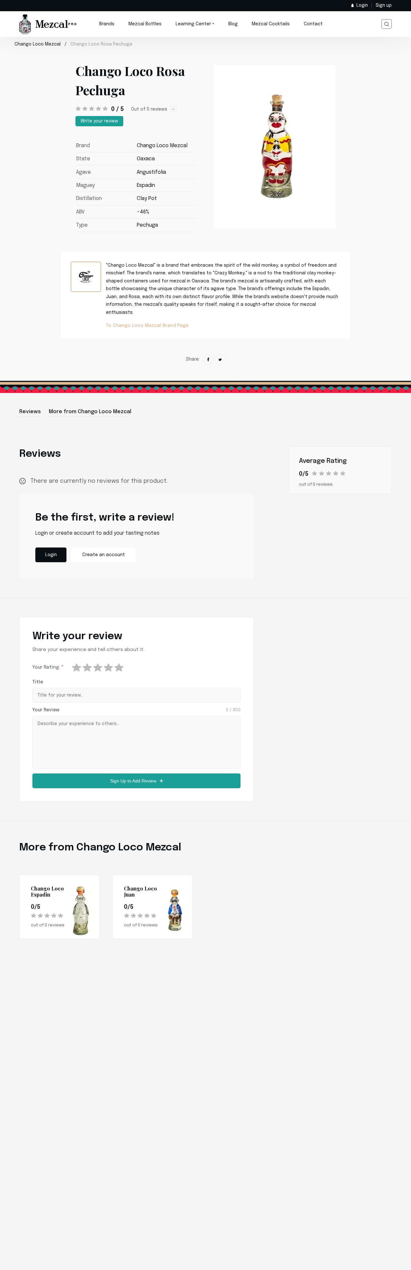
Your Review (45, 710)
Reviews (30, 411)
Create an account (103, 555)
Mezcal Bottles (145, 24)
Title (37, 682)
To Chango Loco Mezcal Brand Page (147, 325)
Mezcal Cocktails (271, 24)
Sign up (384, 5)
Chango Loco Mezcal (37, 44)
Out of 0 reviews (149, 109)
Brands (106, 24)
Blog (233, 24)
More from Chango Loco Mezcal (90, 411)
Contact (313, 24)
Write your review (99, 121)
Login (362, 5)
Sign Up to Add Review (133, 780)
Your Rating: (47, 667)
